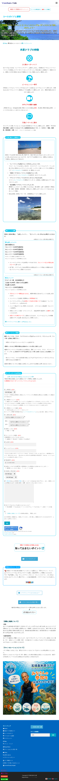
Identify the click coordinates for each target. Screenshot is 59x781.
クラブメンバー (27, 43)
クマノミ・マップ (8, 743)
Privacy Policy (8, 532)
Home (5, 728)
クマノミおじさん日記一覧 (10, 749)
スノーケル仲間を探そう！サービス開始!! (40, 9)
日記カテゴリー (30, 612)
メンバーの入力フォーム (29, 411)
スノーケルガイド (8, 733)
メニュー (56, 3)
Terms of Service (8, 534)
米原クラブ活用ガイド (9, 730)
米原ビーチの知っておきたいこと (11, 763)
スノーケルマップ (17, 170)
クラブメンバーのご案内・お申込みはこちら (19, 321)
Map (5, 43)
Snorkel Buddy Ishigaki (10, 765)
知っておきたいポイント (28, 548)
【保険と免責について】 (13, 513)
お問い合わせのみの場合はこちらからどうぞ (19, 376)
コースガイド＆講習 (9, 735)
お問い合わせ (7, 755)
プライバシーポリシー (9, 757)
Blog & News (7, 747)
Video (5, 752)
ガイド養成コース (8, 760)
